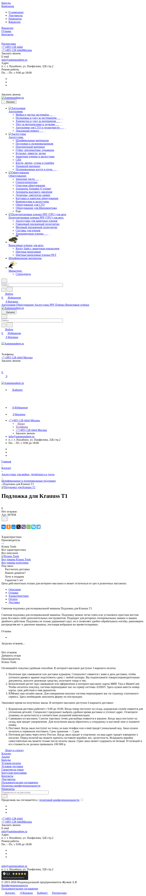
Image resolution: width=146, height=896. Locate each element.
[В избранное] (4, 518)
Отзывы (13, 592)
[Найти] (10, 289)
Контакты (7, 776)
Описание (15, 589)
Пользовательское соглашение (19, 782)
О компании (16, 12)
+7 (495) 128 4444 (12, 46)
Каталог (6, 753)
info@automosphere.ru (14, 59)
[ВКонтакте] (3, 527)
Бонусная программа (14, 772)
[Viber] (23, 527)
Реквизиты (15, 18)
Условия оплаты (11, 763)
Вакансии (14, 21)
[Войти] (3, 368)
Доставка (14, 602)
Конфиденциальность (14, 885)
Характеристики (19, 595)
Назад (21, 423)
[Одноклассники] (8, 527)
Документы (16, 15)
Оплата (13, 599)
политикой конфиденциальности (59, 799)
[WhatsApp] (28, 527)
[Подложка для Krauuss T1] (18, 487)
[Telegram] (38, 527)
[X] (18, 527)
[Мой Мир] (13, 527)
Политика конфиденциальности (20, 785)
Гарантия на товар (12, 769)
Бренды (6, 759)
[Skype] (33, 527)
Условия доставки (12, 766)
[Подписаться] (4, 796)
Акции (5, 756)
